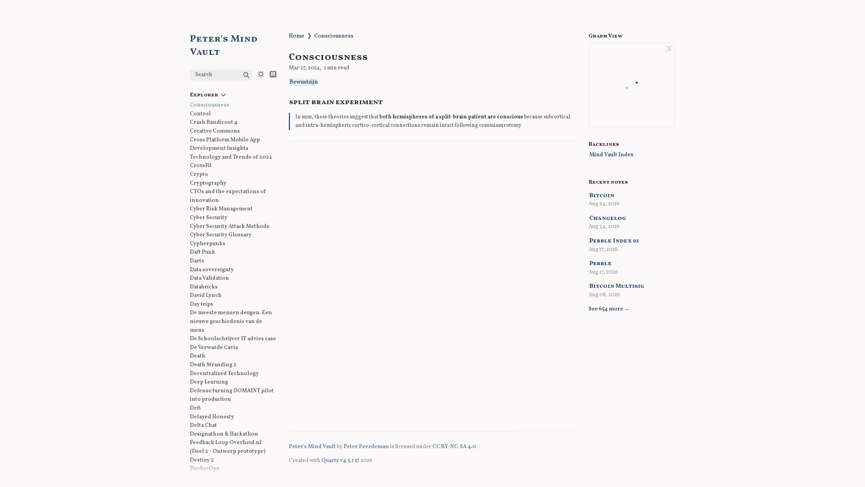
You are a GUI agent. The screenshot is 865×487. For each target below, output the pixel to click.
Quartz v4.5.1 (337, 460)
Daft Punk (202, 252)
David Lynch (206, 295)
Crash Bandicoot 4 (214, 122)
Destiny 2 (202, 460)
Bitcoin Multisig (616, 286)
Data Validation (209, 278)
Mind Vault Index (611, 155)
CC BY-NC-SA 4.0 (454, 446)
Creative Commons (215, 131)
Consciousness (209, 105)
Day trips (201, 304)
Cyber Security (208, 218)
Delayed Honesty (212, 417)
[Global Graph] (669, 49)
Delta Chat (203, 425)
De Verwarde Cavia (214, 347)
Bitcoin (601, 195)
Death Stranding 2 (213, 365)
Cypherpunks (207, 244)
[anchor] (389, 101)
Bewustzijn (304, 82)
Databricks (204, 287)
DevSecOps (204, 468)
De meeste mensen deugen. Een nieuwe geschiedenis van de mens (231, 321)
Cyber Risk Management (221, 209)
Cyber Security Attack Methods (229, 226)
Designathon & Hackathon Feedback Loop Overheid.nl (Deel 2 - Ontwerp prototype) (228, 443)
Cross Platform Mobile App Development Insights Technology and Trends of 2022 (231, 148)
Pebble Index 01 (614, 241)
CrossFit (201, 165)
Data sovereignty (212, 270)
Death (197, 356)
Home (296, 36)
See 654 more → (609, 309)
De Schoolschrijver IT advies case (233, 339)
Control (200, 114)
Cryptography (208, 183)
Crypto (199, 174)
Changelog (607, 218)
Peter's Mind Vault (312, 446)
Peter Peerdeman (366, 446)
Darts (197, 261)
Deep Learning (209, 382)
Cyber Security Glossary (221, 235)
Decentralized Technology (224, 373)
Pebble (600, 263)
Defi (195, 408)
